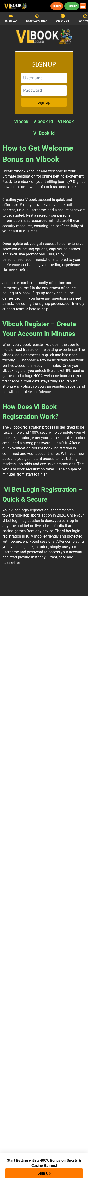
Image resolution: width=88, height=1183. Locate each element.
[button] (83, 6)
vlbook (21, 121)
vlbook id (43, 121)
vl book (66, 121)
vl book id (44, 133)
